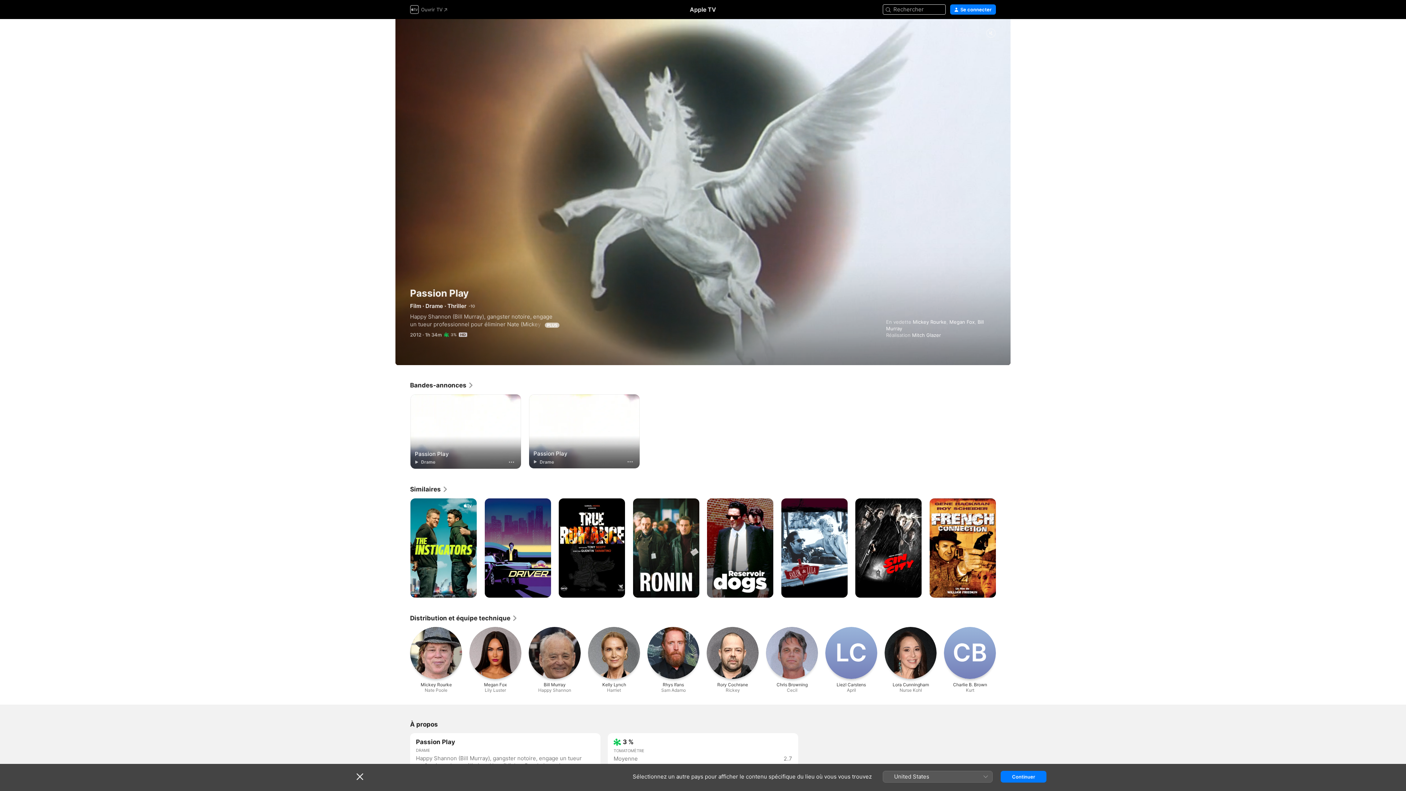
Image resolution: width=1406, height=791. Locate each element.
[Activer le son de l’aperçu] (991, 33)
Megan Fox (962, 322)
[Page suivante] (1003, 548)
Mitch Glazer (926, 335)
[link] (442, 385)
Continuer (1023, 777)
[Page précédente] (403, 548)
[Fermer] (360, 776)
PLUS (552, 325)
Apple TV (703, 9)
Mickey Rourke (929, 322)
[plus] (511, 462)
